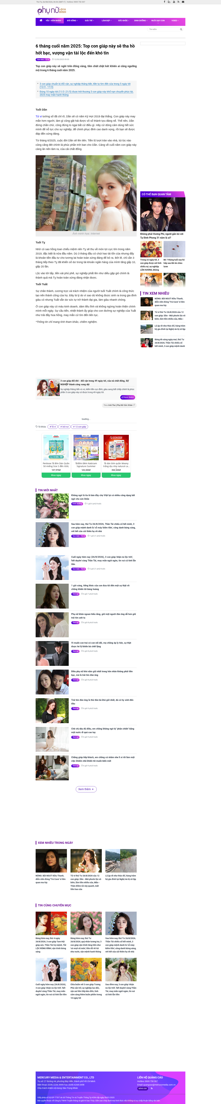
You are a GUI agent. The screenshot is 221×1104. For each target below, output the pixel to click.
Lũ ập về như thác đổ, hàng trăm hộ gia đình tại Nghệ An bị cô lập (120, 877)
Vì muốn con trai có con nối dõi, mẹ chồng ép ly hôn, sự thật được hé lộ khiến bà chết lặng (101, 644)
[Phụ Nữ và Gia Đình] (52, 11)
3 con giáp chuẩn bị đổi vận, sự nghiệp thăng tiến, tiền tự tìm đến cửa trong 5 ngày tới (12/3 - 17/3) (85, 85)
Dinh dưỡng (140, 20)
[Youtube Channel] (174, 1)
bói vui (65, 427)
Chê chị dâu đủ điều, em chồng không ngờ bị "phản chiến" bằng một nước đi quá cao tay (102, 730)
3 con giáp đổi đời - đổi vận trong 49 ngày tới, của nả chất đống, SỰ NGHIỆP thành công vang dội (94, 382)
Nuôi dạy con (158, 20)
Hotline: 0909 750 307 (76, 2)
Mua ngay (56, 475)
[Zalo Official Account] (170, 1)
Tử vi (39, 116)
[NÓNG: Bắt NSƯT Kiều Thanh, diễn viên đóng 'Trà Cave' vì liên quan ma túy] (51, 861)
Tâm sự (75, 594)
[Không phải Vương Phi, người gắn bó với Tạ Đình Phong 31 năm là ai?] (162, 214)
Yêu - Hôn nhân (53, 20)
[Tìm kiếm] (181, 29)
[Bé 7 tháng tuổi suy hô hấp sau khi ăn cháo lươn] (174, 249)
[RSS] (179, 1)
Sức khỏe (123, 20)
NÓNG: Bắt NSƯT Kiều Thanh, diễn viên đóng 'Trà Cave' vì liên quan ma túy (51, 879)
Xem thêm (129, 397)
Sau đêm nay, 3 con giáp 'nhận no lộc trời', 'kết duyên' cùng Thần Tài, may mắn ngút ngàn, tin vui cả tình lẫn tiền (120, 989)
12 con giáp (80, 427)
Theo (118, 405)
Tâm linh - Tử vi (43, 60)
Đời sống (72, 20)
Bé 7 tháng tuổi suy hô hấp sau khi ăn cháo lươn (174, 263)
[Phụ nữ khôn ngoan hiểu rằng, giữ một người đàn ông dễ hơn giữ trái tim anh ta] (52, 624)
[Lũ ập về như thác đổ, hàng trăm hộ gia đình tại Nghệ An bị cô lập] (121, 861)
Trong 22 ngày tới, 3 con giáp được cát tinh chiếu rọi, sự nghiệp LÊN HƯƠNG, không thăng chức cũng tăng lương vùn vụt (150, 268)
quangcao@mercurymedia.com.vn (159, 1085)
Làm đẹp (106, 20)
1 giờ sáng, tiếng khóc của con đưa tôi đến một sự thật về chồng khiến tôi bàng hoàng (100, 587)
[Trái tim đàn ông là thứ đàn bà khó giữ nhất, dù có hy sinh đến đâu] (52, 710)
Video (175, 20)
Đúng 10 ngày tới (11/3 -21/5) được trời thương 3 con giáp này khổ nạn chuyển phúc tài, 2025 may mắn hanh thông (86, 93)
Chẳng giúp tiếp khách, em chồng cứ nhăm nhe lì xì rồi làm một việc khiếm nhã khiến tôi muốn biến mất (103, 759)
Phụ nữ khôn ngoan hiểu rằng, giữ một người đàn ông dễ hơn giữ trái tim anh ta (103, 616)
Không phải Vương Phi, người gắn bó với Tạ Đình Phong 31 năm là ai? (161, 236)
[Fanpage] (165, 1)
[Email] (183, 1)
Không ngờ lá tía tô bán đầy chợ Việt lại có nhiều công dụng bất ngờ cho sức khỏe (103, 497)
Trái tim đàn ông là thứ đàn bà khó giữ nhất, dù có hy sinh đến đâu (102, 702)
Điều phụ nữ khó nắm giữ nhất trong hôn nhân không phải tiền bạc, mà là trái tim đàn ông (102, 673)
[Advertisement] (86, 350)
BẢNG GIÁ (143, 1088)
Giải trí (89, 20)
